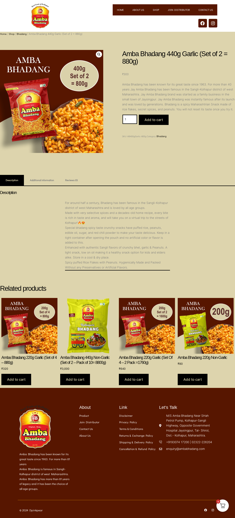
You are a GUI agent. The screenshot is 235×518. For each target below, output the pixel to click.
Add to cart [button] (16, 379)
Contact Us (206, 9)
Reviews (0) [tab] (71, 180)
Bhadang (21, 34)
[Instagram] (213, 23)
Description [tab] (12, 180)
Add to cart (154, 120)
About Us (138, 9)
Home (120, 9)
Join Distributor (179, 9)
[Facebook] (202, 23)
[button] (99, 54)
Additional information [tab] (42, 180)
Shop (156, 9)
